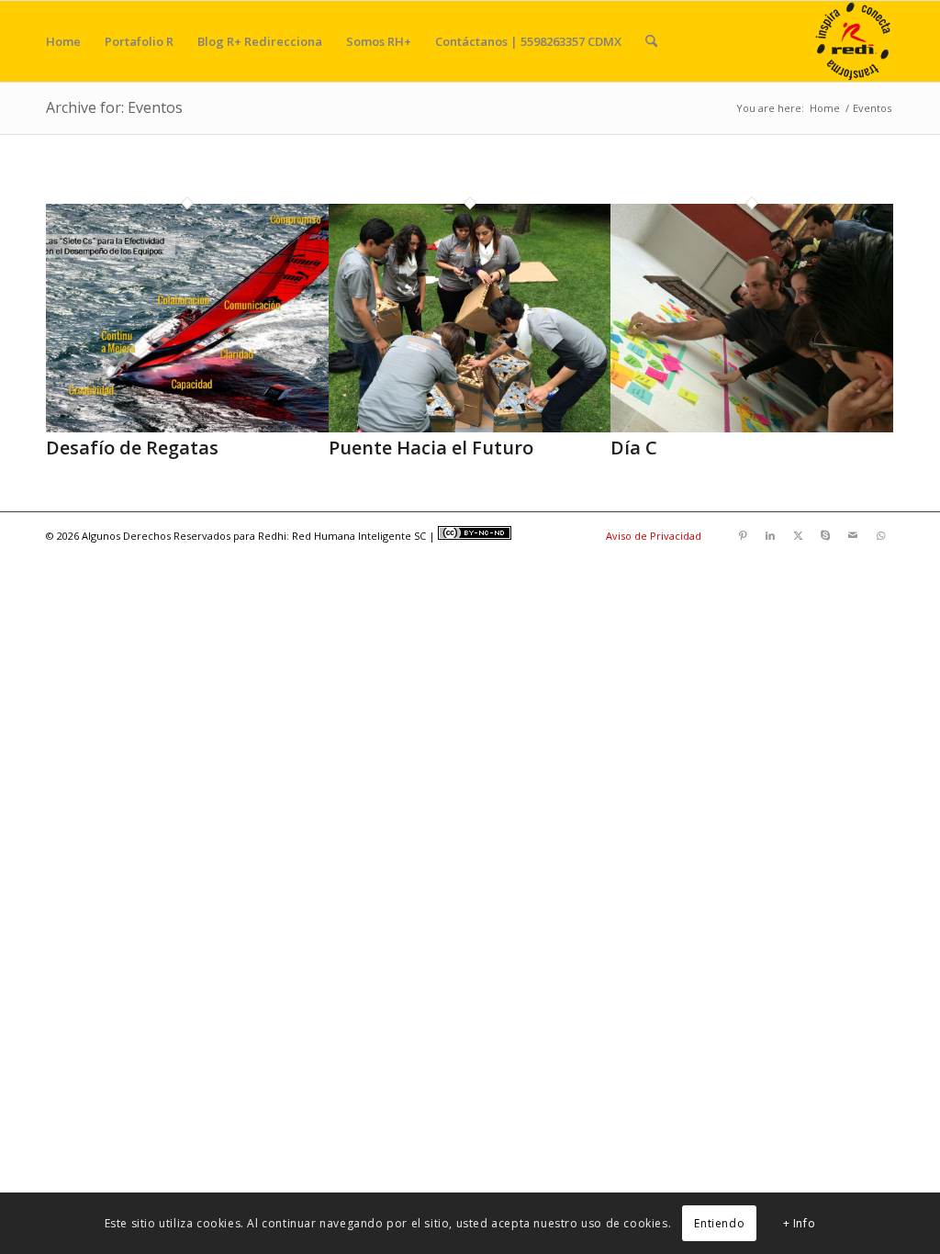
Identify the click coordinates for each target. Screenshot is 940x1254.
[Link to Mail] (853, 535)
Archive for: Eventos (114, 107)
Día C (633, 447)
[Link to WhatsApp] (880, 535)
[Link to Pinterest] (742, 535)
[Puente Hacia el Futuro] (470, 428)
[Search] (651, 41)
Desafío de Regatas (132, 447)
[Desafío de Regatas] (187, 428)
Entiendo (719, 1223)
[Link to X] (797, 535)
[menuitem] (63, 41)
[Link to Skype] (825, 535)
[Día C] (751, 428)
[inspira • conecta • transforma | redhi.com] (853, 41)
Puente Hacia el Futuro (431, 447)
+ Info (799, 1223)
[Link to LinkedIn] (770, 535)
